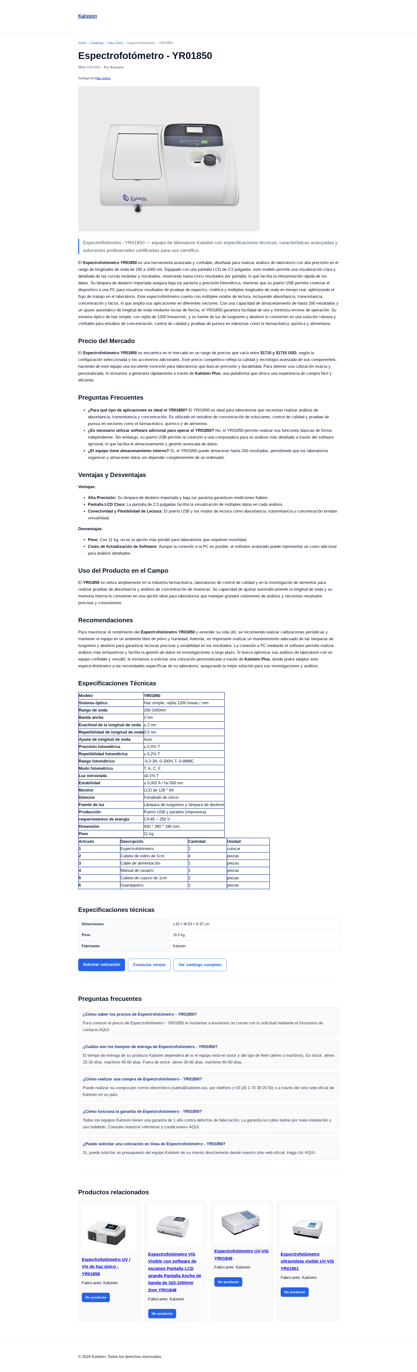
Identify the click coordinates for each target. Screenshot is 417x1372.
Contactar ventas (149, 964)
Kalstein (87, 16)
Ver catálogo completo (200, 964)
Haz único (103, 78)
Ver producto (95, 1297)
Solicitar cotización (101, 964)
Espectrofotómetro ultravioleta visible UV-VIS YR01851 (307, 1261)
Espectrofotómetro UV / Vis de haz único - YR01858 (106, 1266)
